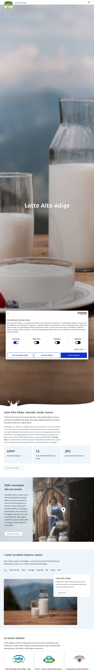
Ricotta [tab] (53, 570)
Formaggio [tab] (31, 570)
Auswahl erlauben (47, 355)
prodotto (37, 437)
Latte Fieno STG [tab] (14, 570)
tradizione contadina (48, 434)
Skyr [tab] (47, 570)
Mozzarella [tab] (40, 570)
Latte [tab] (5, 570)
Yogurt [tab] (23, 570)
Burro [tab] (59, 570)
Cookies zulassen (74, 355)
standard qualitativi (20, 434)
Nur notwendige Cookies (20, 355)
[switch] (36, 342)
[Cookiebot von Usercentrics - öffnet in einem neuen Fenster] (79, 313)
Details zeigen (78, 349)
